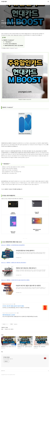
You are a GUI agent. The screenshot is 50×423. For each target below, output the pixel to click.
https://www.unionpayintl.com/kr (9, 312)
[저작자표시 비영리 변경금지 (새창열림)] (15, 324)
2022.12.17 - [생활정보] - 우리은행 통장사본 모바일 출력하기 (13, 245)
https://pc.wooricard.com (7, 304)
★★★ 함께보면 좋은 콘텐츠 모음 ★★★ (14, 45)
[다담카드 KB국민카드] (13, 204)
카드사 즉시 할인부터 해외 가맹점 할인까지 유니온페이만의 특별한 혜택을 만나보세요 (20, 316)
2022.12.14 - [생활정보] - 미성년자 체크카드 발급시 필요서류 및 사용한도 (15, 280)
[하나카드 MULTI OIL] (13, 221)
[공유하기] (6, 324)
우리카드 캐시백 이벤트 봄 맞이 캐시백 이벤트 (13, 306)
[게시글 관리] (7, 324)
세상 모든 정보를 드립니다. (8, 358)
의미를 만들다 (4, 1)
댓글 (2, 351)
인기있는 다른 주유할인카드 (11, 43)
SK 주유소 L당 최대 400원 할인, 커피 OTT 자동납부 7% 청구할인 (16, 307)
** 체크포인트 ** (8, 42)
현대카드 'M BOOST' (8, 40)
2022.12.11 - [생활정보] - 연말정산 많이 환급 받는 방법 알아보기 (13, 262)
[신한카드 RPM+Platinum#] (37, 221)
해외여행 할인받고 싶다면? (8, 315)
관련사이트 (3, 370)
